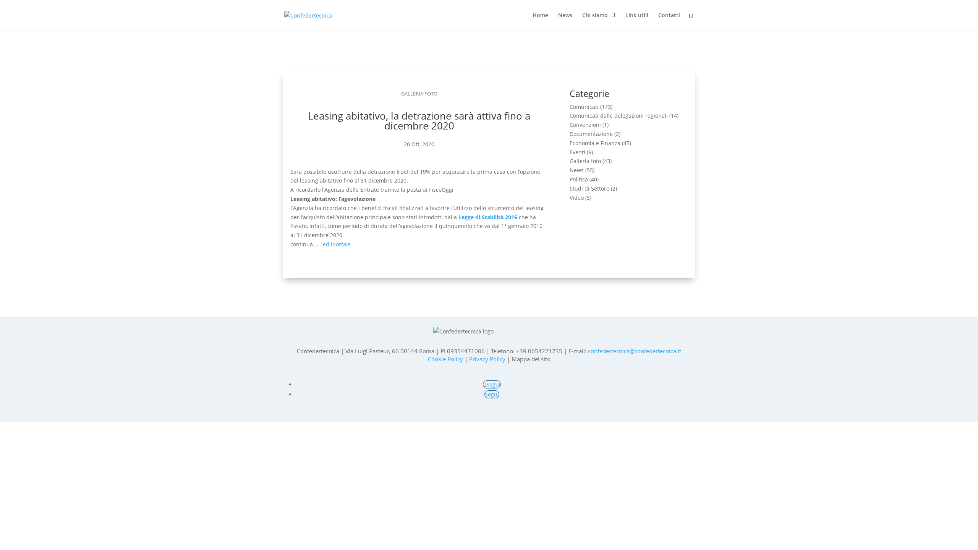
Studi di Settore (589, 188)
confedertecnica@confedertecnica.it (634, 351)
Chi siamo (595, 16)
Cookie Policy (445, 359)
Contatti (669, 16)
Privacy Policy (487, 359)
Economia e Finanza (595, 143)
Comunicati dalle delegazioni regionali (619, 115)
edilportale (337, 244)
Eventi (577, 152)
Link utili (636, 16)
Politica (579, 179)
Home (540, 16)
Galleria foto (419, 93)
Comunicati (584, 106)
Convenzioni (585, 124)
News (565, 16)
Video (577, 197)
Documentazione (591, 134)
